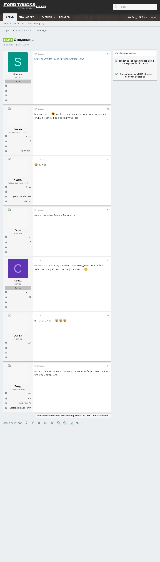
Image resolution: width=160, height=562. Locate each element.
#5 (108, 260)
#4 (108, 210)
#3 (108, 159)
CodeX (18, 280)
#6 (108, 315)
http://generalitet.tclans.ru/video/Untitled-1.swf (59, 59)
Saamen (10, 44)
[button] (37, 17)
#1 (108, 54)
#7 (108, 366)
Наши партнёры (127, 53)
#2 (108, 109)
